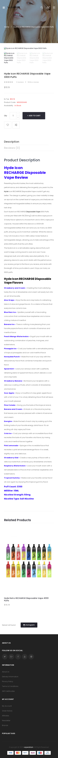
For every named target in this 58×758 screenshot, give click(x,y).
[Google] (11, 656)
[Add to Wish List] (7, 125)
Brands (5, 725)
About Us (5, 672)
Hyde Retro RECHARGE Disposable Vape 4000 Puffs (26, 599)
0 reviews (20, 82)
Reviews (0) (12, 148)
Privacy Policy (7, 681)
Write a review (33, 82)
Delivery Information (10, 676)
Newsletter (6, 720)
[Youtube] (24, 656)
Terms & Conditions (10, 686)
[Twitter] (5, 656)
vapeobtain (28, 747)
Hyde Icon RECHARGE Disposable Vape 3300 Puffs (33, 27)
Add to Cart (34, 115)
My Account (7, 706)
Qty (5, 115)
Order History (7, 711)
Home (6, 27)
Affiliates (5, 716)
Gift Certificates (8, 691)
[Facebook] (18, 656)
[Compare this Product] (16, 125)
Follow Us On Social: (12, 650)
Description (11, 142)
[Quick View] (50, 544)
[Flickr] (31, 656)
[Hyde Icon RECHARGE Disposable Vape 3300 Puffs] (10, 58)
